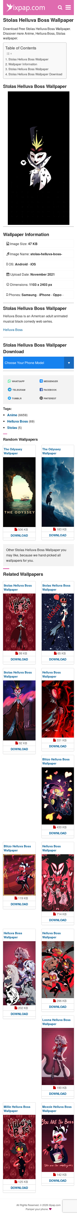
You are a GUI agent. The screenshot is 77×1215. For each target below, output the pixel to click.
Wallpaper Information (22, 64)
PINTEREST (49, 398)
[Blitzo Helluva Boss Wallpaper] (58, 795)
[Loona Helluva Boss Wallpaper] (58, 1056)
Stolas (12, 427)
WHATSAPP (17, 381)
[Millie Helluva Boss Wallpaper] (19, 1147)
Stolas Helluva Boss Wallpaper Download (35, 74)
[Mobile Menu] (68, 7)
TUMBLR (16, 398)
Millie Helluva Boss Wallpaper (17, 1109)
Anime (12, 415)
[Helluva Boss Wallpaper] (58, 709)
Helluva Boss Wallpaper (51, 674)
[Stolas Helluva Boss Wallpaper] (38, 157)
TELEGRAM (18, 389)
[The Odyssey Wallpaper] (19, 492)
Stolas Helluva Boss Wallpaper (28, 59)
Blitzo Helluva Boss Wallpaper (56, 761)
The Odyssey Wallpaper (13, 451)
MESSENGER (50, 381)
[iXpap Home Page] (25, 7)
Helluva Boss (13, 329)
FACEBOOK (50, 389)
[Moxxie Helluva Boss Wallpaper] (58, 1143)
